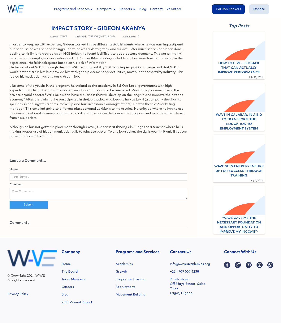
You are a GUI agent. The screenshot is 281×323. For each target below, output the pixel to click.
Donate (259, 9)
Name (14, 169)
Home (66, 264)
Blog (142, 9)
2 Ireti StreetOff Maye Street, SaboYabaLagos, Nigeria (187, 286)
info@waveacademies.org (190, 264)
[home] (15, 9)
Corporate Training (130, 279)
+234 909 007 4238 (184, 271)
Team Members (73, 279)
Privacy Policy (17, 294)
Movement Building (130, 294)
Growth (121, 271)
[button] (75, 9)
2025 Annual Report (77, 302)
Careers (68, 287)
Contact (156, 9)
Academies (124, 264)
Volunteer (174, 9)
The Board (70, 271)
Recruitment (125, 287)
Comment (16, 184)
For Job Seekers (228, 9)
